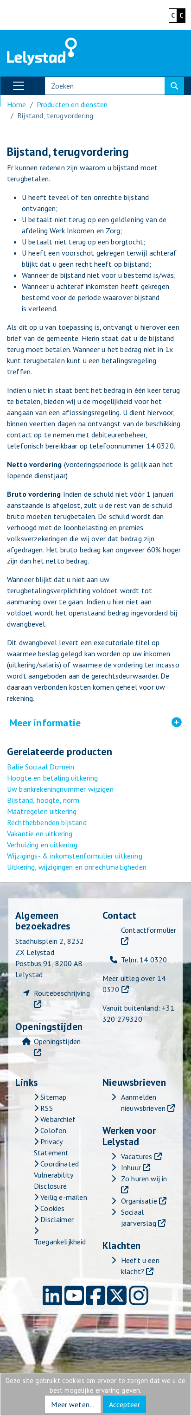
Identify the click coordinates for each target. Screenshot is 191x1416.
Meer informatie (95, 723)
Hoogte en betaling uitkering (52, 777)
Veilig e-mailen (62, 1197)
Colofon (52, 1130)
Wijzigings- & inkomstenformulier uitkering (74, 855)
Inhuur (131, 1167)
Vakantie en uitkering (39, 833)
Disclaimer (56, 1219)
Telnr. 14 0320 (144, 959)
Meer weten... (73, 1404)
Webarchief (57, 1119)
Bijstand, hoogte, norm (43, 800)
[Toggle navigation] (19, 86)
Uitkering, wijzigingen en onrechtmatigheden (76, 866)
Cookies (51, 1208)
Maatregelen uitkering (41, 811)
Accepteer (124, 1404)
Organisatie (139, 1200)
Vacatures (136, 1156)
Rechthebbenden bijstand (47, 822)
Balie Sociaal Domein (40, 766)
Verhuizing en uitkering (42, 844)
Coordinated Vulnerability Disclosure (56, 1175)
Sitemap (52, 1097)
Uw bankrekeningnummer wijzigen (60, 789)
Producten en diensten (72, 104)
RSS (45, 1108)
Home (16, 104)
